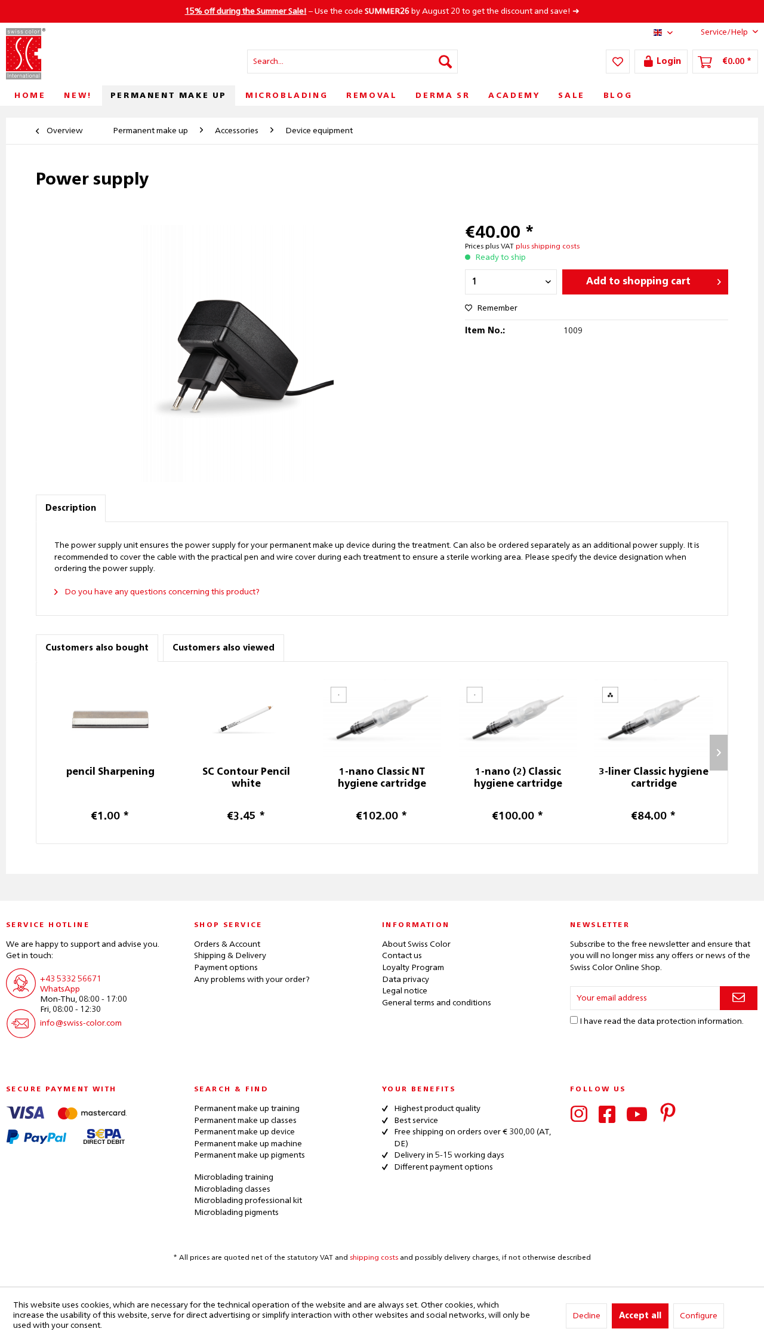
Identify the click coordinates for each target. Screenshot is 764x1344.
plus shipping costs (548, 246)
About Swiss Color (416, 944)
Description (70, 508)
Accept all (640, 1316)
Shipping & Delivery (230, 956)
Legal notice (404, 991)
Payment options (226, 967)
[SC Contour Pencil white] (246, 718)
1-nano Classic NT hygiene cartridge (382, 778)
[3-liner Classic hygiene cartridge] (653, 718)
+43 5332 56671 (70, 979)
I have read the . (662, 1021)
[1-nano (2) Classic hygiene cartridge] (518, 718)
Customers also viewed (223, 648)
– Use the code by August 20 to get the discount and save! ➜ (382, 11)
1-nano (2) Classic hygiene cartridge (518, 778)
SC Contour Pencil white (246, 778)
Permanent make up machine (248, 1144)
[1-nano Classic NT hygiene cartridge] (382, 718)
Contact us (402, 956)
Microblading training (233, 1177)
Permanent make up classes (245, 1120)
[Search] (445, 61)
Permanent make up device (244, 1132)
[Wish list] (618, 61)
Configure (698, 1316)
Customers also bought (97, 648)
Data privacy (405, 979)
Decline (586, 1316)
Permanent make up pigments (249, 1155)
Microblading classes (232, 1189)
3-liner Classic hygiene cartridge (653, 778)
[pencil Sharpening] (110, 718)
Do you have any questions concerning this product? (161, 592)
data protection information (689, 1021)
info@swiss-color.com (81, 1023)
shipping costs (374, 1258)
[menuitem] (352, 61)
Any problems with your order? (252, 979)
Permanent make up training (247, 1108)
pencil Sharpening (110, 772)
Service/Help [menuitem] (724, 32)
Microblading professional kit (248, 1200)
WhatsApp (60, 989)
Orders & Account (227, 944)
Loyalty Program (413, 967)
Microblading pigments (236, 1212)
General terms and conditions (436, 1003)
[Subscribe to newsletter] (738, 998)
